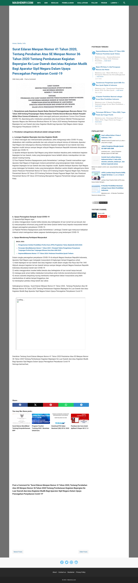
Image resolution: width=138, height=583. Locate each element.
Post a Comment (30, 79)
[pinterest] (50, 405)
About (55, 572)
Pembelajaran (68, 3)
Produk (104, 3)
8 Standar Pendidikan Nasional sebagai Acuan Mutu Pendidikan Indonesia (112, 188)
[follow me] (71, 563)
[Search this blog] (124, 3)
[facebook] (20, 405)
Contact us (62, 572)
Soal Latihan (82, 3)
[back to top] (134, 578)
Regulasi (54, 3)
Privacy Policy (80, 572)
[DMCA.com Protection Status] (100, 204)
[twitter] (35, 405)
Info (39, 3)
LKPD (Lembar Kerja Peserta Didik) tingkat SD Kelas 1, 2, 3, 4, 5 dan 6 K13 (113, 175)
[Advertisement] (69, 24)
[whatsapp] (66, 405)
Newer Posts (18, 552)
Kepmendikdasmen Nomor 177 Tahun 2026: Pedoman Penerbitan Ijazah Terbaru (45, 253)
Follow (94, 3)
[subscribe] (76, 563)
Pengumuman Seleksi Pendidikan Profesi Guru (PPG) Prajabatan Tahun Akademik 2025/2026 (50, 245)
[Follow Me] (66, 563)
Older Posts (83, 552)
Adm (46, 3)
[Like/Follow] (62, 563)
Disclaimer (70, 572)
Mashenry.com (22, 2)
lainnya (114, 3)
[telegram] (81, 405)
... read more (107, 61)
